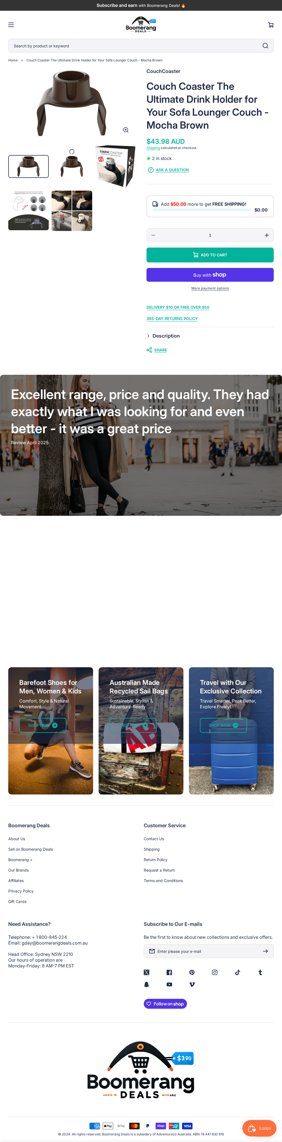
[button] (210, 336)
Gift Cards (17, 901)
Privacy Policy (21, 891)
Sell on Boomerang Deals (30, 849)
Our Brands (18, 870)
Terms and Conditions (163, 880)
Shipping (153, 148)
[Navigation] (11, 25)
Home (13, 60)
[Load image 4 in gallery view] (28, 210)
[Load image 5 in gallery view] (71, 211)
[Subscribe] (267, 951)
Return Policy (155, 859)
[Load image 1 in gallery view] (28, 166)
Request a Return (159, 870)
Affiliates (16, 880)
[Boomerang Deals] (141, 24)
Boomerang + (20, 859)
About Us (16, 838)
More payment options (210, 288)
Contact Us (154, 838)
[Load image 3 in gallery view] (115, 166)
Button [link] (141, 628)
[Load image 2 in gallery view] (71, 166)
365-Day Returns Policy (172, 318)
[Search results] (267, 46)
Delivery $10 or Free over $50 (178, 307)
